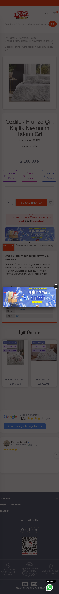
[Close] (56, 286)
